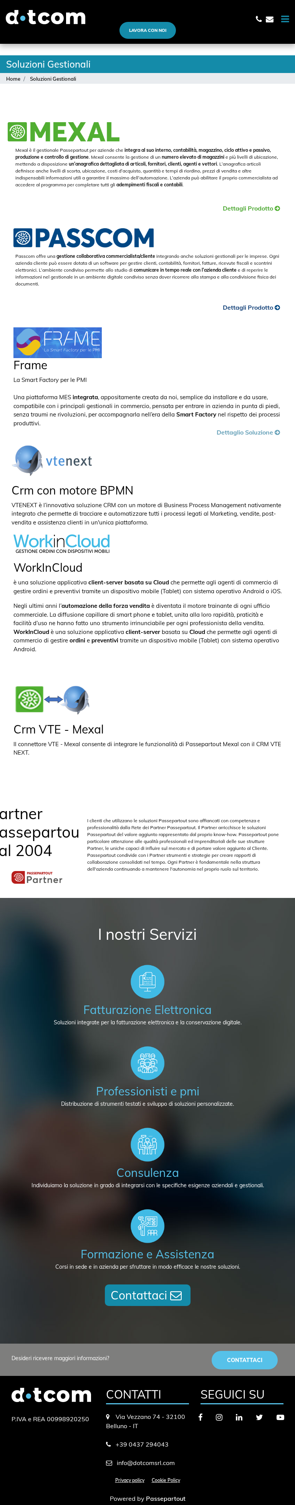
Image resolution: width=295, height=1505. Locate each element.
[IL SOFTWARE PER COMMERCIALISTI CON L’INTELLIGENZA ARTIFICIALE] (219, 308)
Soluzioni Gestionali (53, 79)
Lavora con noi (147, 30)
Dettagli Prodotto (249, 208)
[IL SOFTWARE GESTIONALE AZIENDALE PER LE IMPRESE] (219, 209)
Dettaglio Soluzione (246, 432)
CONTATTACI (244, 1360)
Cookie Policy (166, 1480)
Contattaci (140, 1295)
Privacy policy (129, 1480)
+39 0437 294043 (142, 1444)
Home (13, 79)
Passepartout (166, 1498)
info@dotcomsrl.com (146, 1463)
